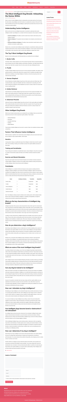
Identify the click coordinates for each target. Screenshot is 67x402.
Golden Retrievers (10, 11)
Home (13, 7)
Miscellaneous (35, 7)
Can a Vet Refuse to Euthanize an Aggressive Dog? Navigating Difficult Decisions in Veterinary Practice (53, 38)
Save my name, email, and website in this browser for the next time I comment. (20, 378)
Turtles (21, 7)
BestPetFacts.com (7, 390)
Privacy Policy (52, 7)
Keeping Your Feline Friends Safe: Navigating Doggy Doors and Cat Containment (52, 32)
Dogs (17, 7)
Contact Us (46, 7)
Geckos (29, 7)
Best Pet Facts (33, 400)
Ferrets (25, 7)
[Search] (59, 12)
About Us (41, 7)
